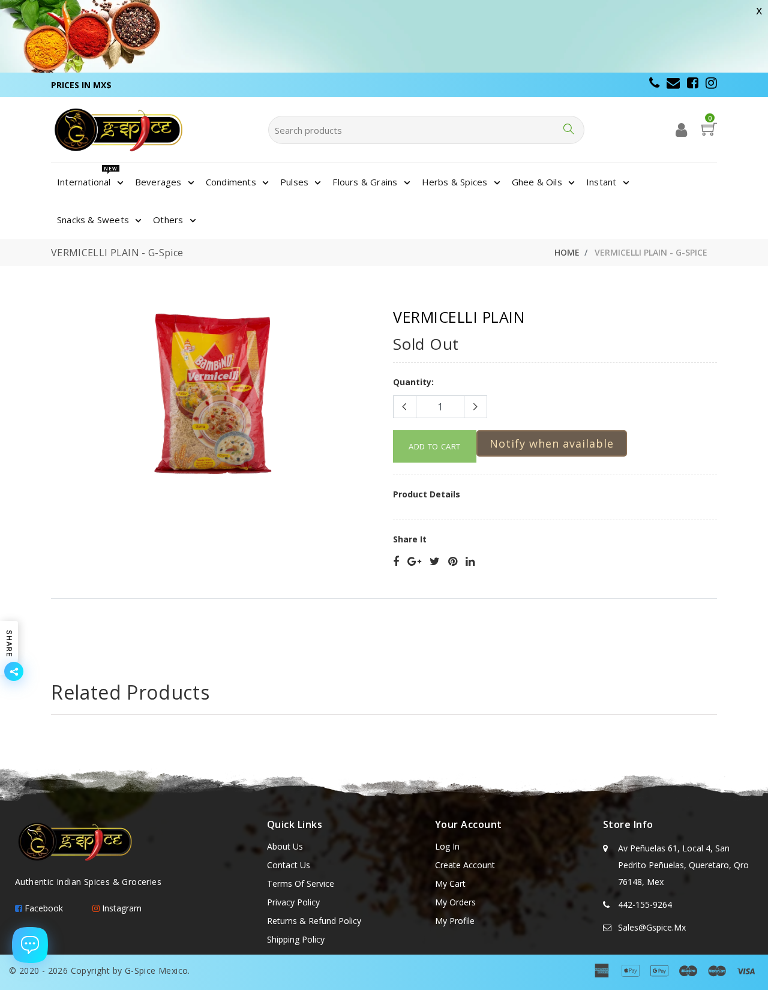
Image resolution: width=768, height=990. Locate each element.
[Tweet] (435, 562)
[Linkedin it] (470, 562)
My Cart (450, 883)
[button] (551, 443)
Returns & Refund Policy (314, 920)
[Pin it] (452, 562)
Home (567, 252)
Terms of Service (300, 883)
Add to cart (435, 446)
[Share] (396, 562)
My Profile (455, 920)
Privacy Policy (293, 902)
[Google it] (414, 562)
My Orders (455, 902)
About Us (285, 846)
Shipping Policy (296, 939)
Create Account (465, 865)
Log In (447, 846)
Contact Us (288, 865)
